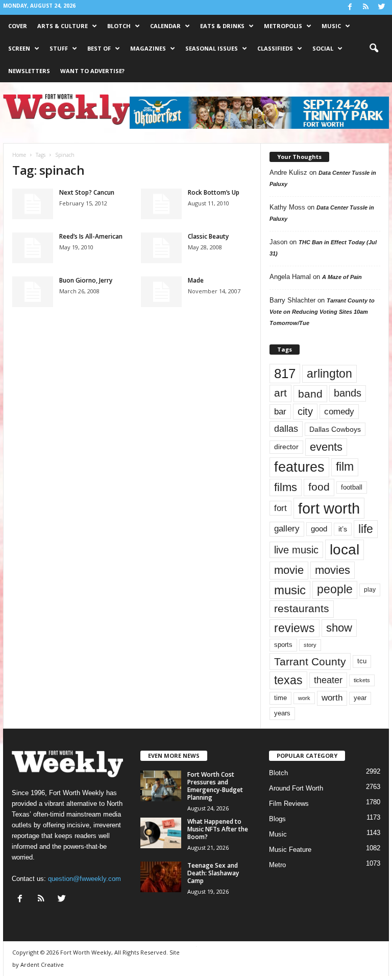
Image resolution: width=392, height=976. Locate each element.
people (335, 589)
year (360, 698)
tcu (361, 661)
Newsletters (29, 71)
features (299, 467)
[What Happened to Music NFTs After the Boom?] (160, 833)
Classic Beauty (208, 236)
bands (347, 393)
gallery (287, 528)
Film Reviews (289, 803)
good (319, 529)
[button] (373, 48)
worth (332, 698)
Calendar (165, 26)
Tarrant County (310, 661)
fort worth (329, 508)
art (280, 393)
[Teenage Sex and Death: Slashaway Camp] (160, 877)
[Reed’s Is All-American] (32, 248)
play (370, 589)
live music (296, 549)
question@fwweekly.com (84, 878)
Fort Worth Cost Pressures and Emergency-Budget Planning (215, 786)
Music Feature (290, 849)
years (282, 713)
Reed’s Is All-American (90, 236)
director (286, 447)
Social (322, 48)
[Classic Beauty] (161, 248)
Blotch (119, 26)
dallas (286, 428)
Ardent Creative (42, 964)
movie (289, 570)
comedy (339, 411)
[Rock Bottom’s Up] (161, 204)
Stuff (59, 48)
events (326, 446)
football (351, 487)
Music (331, 26)
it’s (342, 529)
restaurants (301, 608)
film (345, 466)
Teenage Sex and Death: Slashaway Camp (213, 873)
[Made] (161, 291)
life (365, 529)
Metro (277, 865)
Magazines (148, 48)
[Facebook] (350, 7)
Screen (19, 48)
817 (285, 373)
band (310, 394)
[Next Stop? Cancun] (32, 204)
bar (280, 411)
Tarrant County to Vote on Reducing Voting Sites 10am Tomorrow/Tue (322, 311)
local (344, 549)
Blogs (277, 819)
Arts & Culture (62, 26)
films (285, 487)
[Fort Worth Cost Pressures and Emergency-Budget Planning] (160, 786)
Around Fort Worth (296, 788)
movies (332, 570)
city (305, 411)
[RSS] (365, 7)
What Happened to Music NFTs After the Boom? (217, 829)
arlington (329, 373)
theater (328, 680)
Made (196, 280)
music (290, 590)
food (319, 487)
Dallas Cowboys (335, 429)
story (310, 645)
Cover (17, 26)
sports (283, 644)
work (304, 698)
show (339, 627)
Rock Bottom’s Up (213, 192)
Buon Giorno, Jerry (85, 280)
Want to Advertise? (92, 71)
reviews (294, 628)
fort (280, 508)
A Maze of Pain (342, 277)
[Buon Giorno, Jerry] (32, 291)
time (280, 698)
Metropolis (283, 26)
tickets (362, 680)
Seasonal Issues (211, 48)
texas (288, 680)
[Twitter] (381, 7)
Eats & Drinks (222, 26)
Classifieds (275, 48)
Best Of (99, 48)
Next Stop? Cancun (86, 192)
